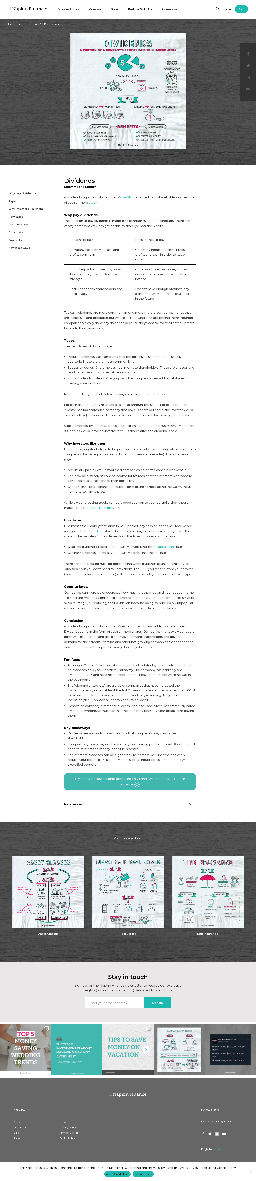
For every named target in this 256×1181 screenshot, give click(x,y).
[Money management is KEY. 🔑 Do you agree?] (230, 1049)
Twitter (210, 1134)
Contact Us (20, 1127)
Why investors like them (26, 208)
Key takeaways (19, 247)
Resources (169, 9)
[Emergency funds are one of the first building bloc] (179, 1049)
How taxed (16, 216)
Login (227, 9)
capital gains (165, 547)
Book (115, 9)
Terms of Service (69, 1132)
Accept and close (117, 1174)
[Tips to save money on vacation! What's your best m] (128, 1049)
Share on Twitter (248, 66)
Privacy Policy (68, 1127)
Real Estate (128, 934)
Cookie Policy (67, 1138)
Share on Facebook (248, 54)
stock (93, 202)
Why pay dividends (22, 193)
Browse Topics (69, 9)
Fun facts (15, 240)
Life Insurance (207, 934)
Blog (16, 1132)
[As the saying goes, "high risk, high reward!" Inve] (76, 1049)
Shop (63, 1121)
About (17, 1121)
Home (12, 24)
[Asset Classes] (48, 892)
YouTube (224, 1134)
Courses (95, 9)
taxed (93, 531)
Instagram (217, 1134)
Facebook (203, 1134)
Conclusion (16, 232)
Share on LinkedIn (248, 78)
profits (127, 197)
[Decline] (251, 1171)
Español (218, 1149)
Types (13, 201)
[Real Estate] (128, 892)
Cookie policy (143, 1174)
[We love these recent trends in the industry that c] (25, 1049)
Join (241, 9)
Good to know (18, 224)
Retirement (30, 24)
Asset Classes (48, 934)
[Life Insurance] (208, 892)
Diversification (100, 508)
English (206, 1149)
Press (17, 1138)
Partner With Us (140, 9)
